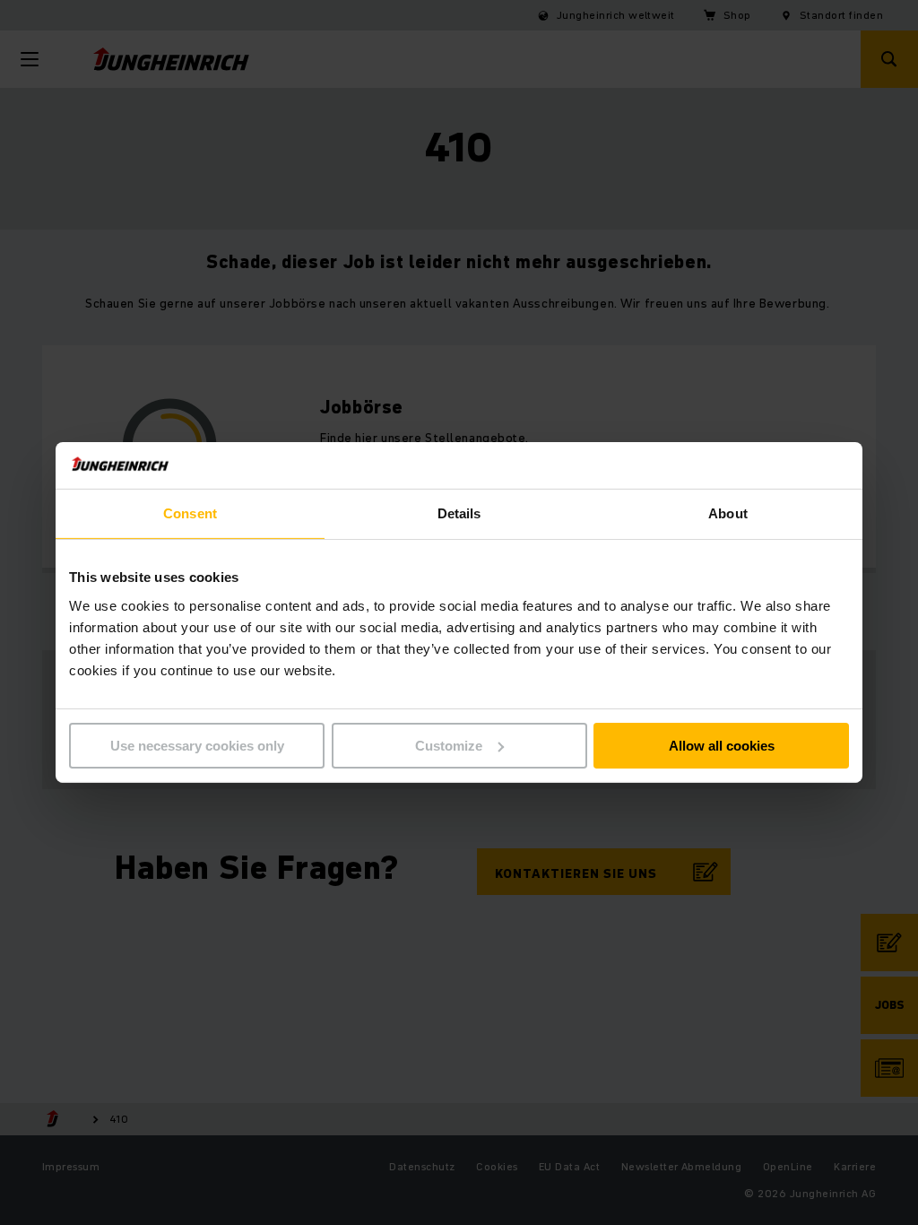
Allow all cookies (722, 745)
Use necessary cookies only (197, 745)
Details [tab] (459, 513)
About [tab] (728, 513)
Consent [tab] (190, 513)
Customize (448, 745)
